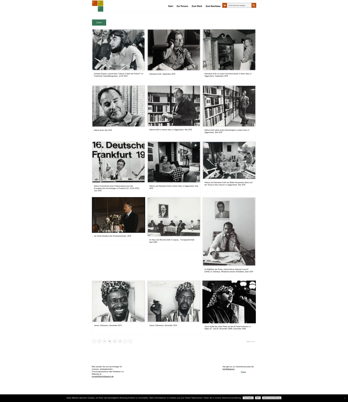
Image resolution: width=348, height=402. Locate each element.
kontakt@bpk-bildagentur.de (103, 376)
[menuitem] (170, 6)
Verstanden (248, 398)
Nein (258, 398)
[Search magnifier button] (253, 5)
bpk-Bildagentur (229, 369)
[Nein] (344, 398)
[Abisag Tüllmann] (98, 6)
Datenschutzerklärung (271, 398)
